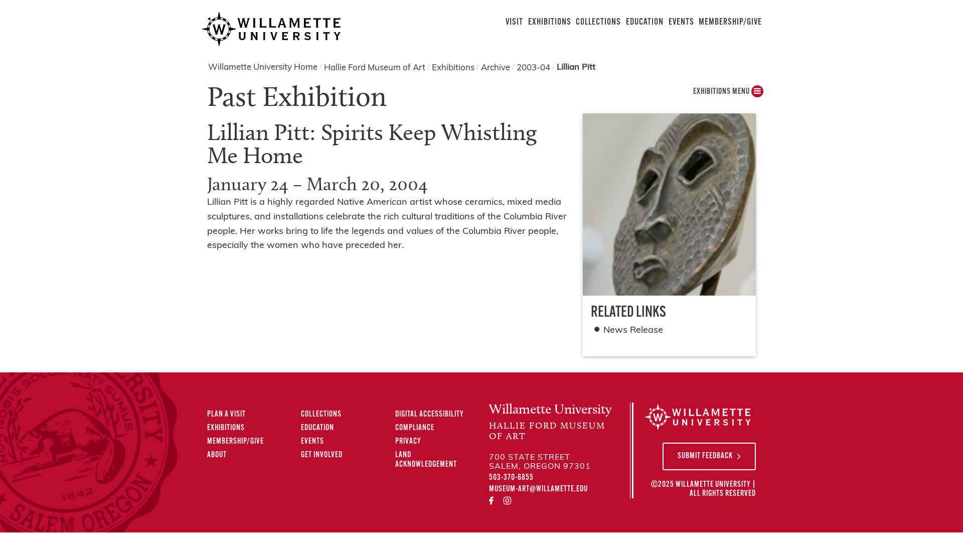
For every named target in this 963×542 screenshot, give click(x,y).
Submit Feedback (705, 456)
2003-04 (533, 67)
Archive (495, 67)
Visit (514, 22)
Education (645, 22)
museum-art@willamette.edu (538, 489)
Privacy (408, 442)
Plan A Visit (226, 415)
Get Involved (322, 455)
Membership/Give (730, 22)
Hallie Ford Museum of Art (374, 67)
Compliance (414, 428)
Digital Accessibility (429, 415)
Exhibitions (549, 22)
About (217, 455)
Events (681, 22)
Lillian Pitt (576, 67)
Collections (598, 22)
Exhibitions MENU (722, 92)
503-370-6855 (511, 478)
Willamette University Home (262, 67)
